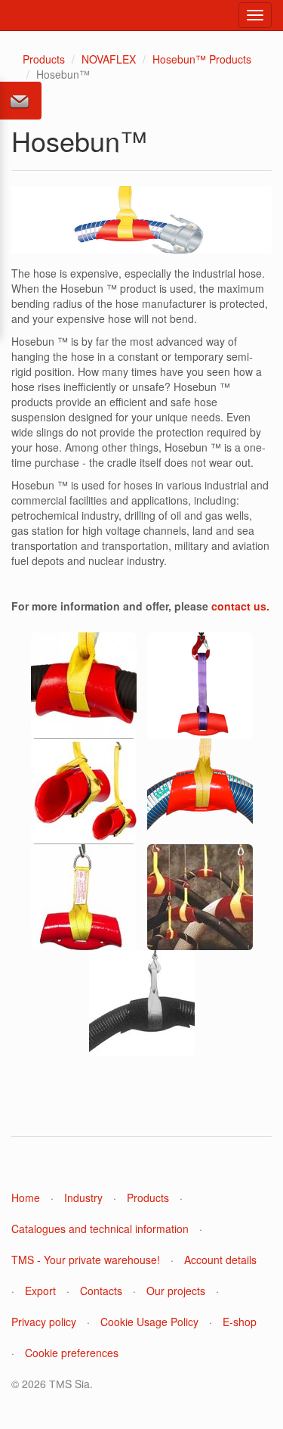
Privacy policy (43, 1321)
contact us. (240, 606)
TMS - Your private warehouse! (85, 1259)
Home (25, 1197)
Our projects (175, 1290)
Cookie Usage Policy (149, 1321)
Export (40, 1290)
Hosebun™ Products (201, 59)
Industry (83, 1197)
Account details (220, 1259)
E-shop (240, 1321)
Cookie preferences (71, 1352)
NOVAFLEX (109, 59)
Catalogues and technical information (100, 1228)
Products (44, 59)
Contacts (101, 1290)
